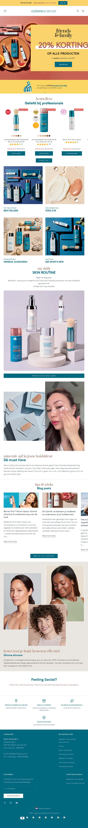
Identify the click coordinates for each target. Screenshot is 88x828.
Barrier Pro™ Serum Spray (72, 139)
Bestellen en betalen (66, 758)
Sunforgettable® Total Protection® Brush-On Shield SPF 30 (16, 140)
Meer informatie (10, 541)
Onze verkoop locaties (67, 762)
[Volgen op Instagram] (11, 803)
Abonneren (13, 796)
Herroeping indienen (66, 766)
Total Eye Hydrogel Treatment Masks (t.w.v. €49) (63, 85)
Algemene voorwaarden (74, 779)
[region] (44, 48)
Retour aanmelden (65, 750)
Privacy (61, 746)
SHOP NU (63, 3)
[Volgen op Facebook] (5, 803)
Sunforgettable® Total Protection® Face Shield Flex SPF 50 (44, 140)
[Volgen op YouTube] (17, 803)
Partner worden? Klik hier (75, 783)
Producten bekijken (44, 376)
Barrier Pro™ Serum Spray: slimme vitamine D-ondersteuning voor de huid (20, 514)
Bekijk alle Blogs (44, 556)
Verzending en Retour (66, 754)
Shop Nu (44, 160)
